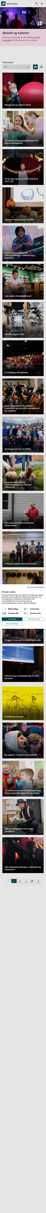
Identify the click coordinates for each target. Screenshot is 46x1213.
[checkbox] (4, 609)
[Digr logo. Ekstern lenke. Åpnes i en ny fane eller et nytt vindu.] (3, 589)
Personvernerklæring (35, 587)
